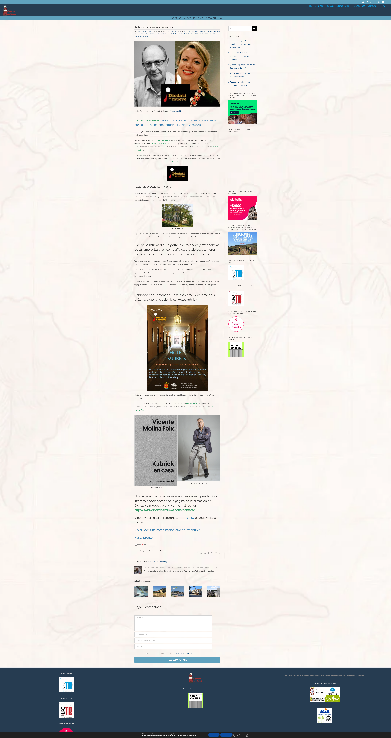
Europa (174, 31)
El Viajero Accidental (176, 111)
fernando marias (212, 31)
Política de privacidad (185, 653)
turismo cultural (193, 33)
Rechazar (226, 735)
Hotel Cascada (192, 403)
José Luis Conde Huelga (144, 31)
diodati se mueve (192, 31)
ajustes (193, 736)
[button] (384, 5)
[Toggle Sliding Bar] (380, 5)
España (168, 31)
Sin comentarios (143, 36)
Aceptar (213, 735)
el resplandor (202, 31)
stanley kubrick (175, 33)
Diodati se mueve (146, 120)
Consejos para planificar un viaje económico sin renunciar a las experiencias (242, 44)
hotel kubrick (149, 33)
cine (185, 31)
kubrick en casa (158, 33)
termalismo (184, 33)
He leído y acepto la (177, 653)
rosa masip (166, 33)
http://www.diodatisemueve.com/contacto (164, 510)
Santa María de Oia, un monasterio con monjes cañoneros (239, 56)
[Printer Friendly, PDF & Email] (140, 544)
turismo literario (204, 33)
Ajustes (238, 735)
